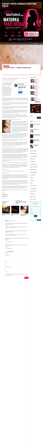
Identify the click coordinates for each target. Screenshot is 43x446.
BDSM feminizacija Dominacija (36, 145)
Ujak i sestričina (33, 199)
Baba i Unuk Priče (33, 150)
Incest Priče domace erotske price (19, 5)
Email (5, 265)
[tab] (31, 121)
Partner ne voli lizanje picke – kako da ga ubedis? (37, 140)
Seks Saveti (32, 180)
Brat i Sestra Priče (33, 156)
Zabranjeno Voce (36, 129)
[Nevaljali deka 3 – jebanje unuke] (42, 223)
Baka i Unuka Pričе (33, 153)
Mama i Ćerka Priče (33, 166)
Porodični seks (33, 174)
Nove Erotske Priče (33, 172)
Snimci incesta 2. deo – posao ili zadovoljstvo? (37, 135)
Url (5, 269)
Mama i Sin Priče (33, 169)
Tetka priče (32, 193)
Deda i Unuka (32, 158)
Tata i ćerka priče (33, 188)
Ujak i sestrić (32, 196)
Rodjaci (31, 177)
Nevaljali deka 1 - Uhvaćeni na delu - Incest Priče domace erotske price (15, 238)
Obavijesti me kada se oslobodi (37, 97)
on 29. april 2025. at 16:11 (10, 224)
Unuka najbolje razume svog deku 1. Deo (24, 215)
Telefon (20, 92)
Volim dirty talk (36, 100)
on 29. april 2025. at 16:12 (10, 231)
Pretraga (39, 117)
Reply (6, 225)
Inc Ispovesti (32, 161)
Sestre (31, 183)
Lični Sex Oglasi (33, 164)
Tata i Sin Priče (33, 191)
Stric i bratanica (33, 185)
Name (6, 260)
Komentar (6, 253)
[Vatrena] (1, 223)
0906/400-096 (22, 87)
